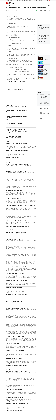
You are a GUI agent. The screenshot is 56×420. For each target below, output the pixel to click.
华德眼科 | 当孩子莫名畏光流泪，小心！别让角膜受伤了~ (15, 239)
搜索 (48, 5)
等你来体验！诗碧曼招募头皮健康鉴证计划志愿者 (14, 389)
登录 (49, 0)
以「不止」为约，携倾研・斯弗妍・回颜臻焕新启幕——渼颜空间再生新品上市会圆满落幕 (20, 205)
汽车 (11, 0)
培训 (24, 0)
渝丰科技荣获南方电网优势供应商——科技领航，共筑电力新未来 (16, 273)
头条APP (41, 0)
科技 (15, 0)
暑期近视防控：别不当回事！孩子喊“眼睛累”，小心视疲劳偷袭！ (16, 336)
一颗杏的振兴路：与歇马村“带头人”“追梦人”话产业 (14, 358)
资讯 (8, 0)
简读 (36, 0)
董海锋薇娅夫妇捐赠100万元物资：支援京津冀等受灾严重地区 (16, 171)
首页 (6, 0)
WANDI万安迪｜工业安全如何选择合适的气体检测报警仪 (15, 350)
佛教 (30, 0)
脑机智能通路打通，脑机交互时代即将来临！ (13, 157)
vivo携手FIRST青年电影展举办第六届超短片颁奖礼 (14, 198)
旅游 (17, 0)
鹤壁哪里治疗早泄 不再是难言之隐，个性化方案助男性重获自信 (16, 215)
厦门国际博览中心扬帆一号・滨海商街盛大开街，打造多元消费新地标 (17, 220)
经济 (19, 0)
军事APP (38, 0)
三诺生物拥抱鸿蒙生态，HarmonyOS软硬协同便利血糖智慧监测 (16, 365)
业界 (39, 27)
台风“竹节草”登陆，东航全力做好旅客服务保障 (13, 246)
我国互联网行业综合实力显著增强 (45, 38)
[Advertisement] (18, 93)
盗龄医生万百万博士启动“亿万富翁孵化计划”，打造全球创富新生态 (16, 143)
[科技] (8, 3)
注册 (47, 0)
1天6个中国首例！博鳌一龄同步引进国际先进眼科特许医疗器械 (16, 266)
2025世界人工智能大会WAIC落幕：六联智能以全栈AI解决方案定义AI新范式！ (18, 226)
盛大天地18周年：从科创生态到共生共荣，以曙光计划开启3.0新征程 (17, 308)
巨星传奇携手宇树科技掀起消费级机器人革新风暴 (14, 301)
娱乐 (20, 0)
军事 (10, 0)
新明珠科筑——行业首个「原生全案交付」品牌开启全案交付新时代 (16, 294)
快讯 (11, 5)
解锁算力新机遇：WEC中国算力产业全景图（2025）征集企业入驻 (16, 315)
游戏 (13, 0)
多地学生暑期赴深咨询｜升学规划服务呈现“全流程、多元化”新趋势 (16, 371)
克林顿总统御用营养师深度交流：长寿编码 (12, 343)
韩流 (34, 0)
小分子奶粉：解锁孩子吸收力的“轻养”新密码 (14, 123)
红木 (32, 0)
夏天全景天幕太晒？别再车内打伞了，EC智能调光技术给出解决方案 (17, 403)
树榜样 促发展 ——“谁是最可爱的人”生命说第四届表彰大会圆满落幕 (17, 164)
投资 (22, 0)
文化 (26, 0)
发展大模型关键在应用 (43, 41)
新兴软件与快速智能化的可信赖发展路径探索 (14, 136)
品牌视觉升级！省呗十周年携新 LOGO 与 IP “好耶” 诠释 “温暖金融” (17, 280)
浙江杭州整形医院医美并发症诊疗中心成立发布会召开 (14, 397)
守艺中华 (28, 0)
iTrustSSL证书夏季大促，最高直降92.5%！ (13, 178)
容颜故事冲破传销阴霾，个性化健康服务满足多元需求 (14, 190)
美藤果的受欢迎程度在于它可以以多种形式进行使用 (14, 287)
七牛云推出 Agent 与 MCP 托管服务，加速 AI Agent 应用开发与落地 (17, 150)
